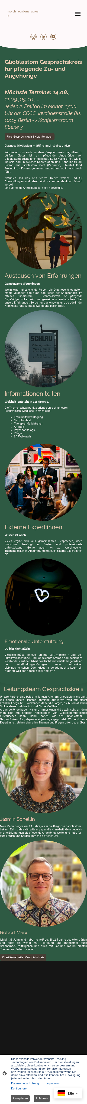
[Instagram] (33, 37)
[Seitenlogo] (24, 22)
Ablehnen (42, 1098)
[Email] (53, 37)
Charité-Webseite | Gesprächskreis (23, 957)
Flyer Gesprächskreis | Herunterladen (29, 136)
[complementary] (68, 1093)
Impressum (53, 1083)
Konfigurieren (19, 1088)
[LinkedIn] (43, 37)
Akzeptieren (20, 1098)
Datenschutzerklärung (25, 1083)
